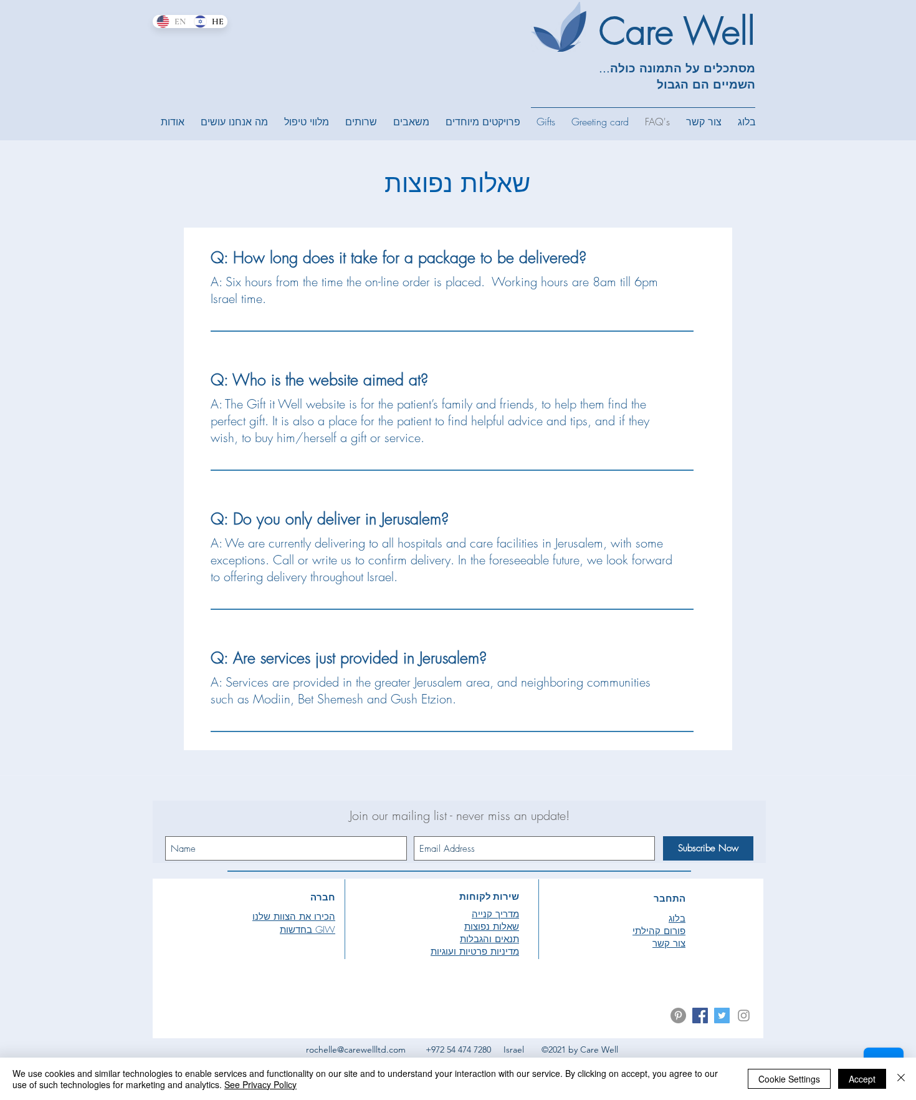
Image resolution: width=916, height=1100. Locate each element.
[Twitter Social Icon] (722, 1015)
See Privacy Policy (260, 1084)
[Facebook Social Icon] (700, 1015)
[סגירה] (901, 1079)
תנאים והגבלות (489, 939)
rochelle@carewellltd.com (356, 1049)
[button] (173, 121)
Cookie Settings (789, 1079)
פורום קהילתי (658, 931)
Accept (862, 1079)
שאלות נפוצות (491, 926)
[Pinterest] (678, 1015)
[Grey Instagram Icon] (743, 1015)
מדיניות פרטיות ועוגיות (475, 951)
